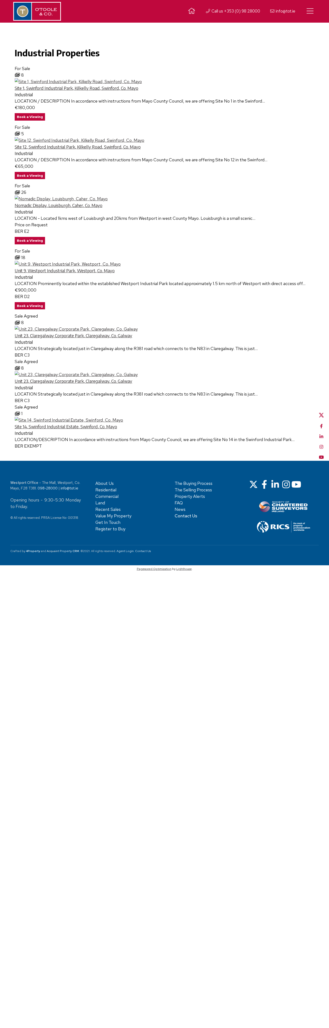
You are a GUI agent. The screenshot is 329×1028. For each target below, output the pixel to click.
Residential (105, 490)
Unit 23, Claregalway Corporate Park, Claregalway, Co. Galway (73, 335)
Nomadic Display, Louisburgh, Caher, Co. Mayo (58, 205)
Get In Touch (107, 522)
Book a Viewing (30, 117)
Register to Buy (110, 529)
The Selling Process (193, 490)
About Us (104, 483)
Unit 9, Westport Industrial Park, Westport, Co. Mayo (65, 270)
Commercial (106, 496)
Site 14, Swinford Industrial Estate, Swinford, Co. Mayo (66, 426)
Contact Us (143, 551)
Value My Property (113, 516)
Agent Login (125, 551)
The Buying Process (193, 483)
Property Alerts (190, 496)
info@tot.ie (285, 11)
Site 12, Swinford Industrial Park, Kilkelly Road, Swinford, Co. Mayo (78, 147)
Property (69, 551)
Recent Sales (108, 509)
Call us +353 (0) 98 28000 (235, 11)
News (180, 509)
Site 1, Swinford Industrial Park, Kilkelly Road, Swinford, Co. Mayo (76, 88)
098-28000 (48, 488)
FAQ (179, 503)
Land (100, 503)
